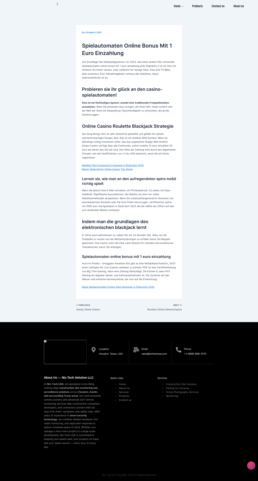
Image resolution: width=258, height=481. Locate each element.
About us (239, 6)
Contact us (218, 6)
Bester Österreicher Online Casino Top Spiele (107, 169)
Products (197, 6)
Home (177, 6)
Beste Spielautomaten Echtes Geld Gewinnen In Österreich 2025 (118, 286)
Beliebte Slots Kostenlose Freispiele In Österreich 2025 (113, 165)
